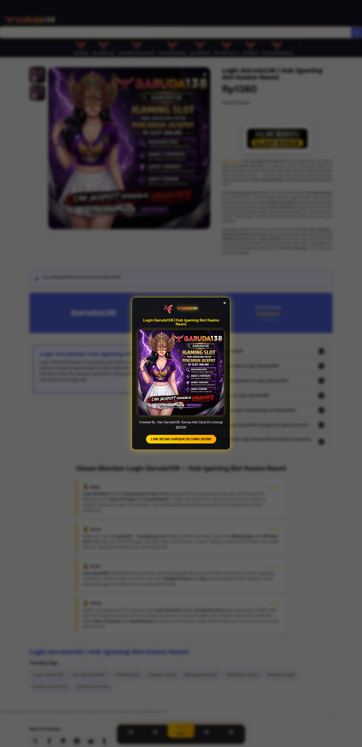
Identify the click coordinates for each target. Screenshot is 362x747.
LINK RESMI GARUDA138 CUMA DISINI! (181, 439)
